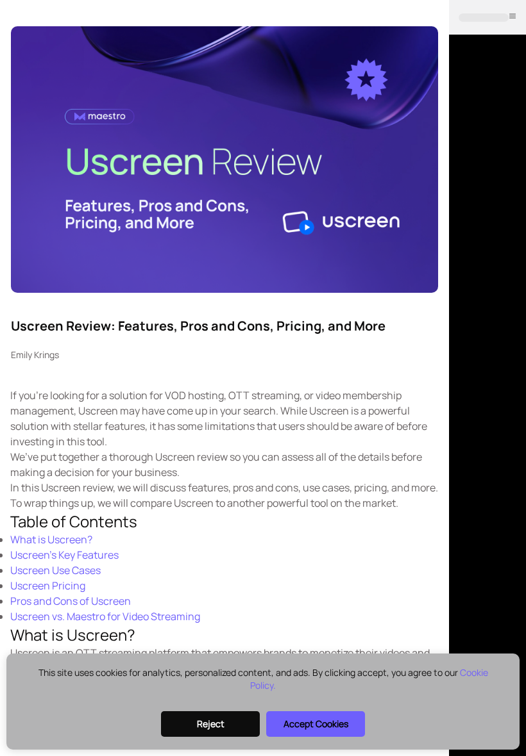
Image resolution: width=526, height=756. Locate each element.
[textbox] (224, 325)
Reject (211, 724)
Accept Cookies (316, 724)
